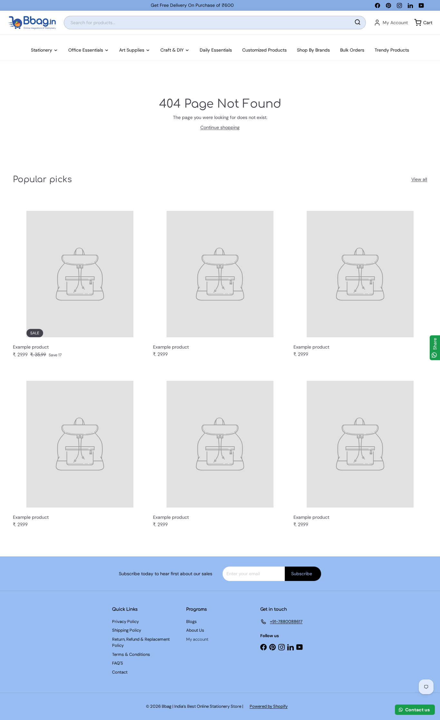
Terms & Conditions (131, 654)
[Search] (357, 23)
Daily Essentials (216, 50)
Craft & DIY (172, 50)
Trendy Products (392, 50)
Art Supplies (131, 50)
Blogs (191, 621)
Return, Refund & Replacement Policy (141, 642)
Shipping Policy (126, 630)
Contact (120, 672)
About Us (195, 630)
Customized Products (264, 50)
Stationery (41, 50)
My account (197, 639)
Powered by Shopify (269, 706)
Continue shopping (220, 127)
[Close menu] (2, 38)
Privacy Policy (125, 621)
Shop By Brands (313, 50)
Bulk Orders (352, 50)
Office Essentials (85, 50)
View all (419, 179)
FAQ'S (117, 663)
